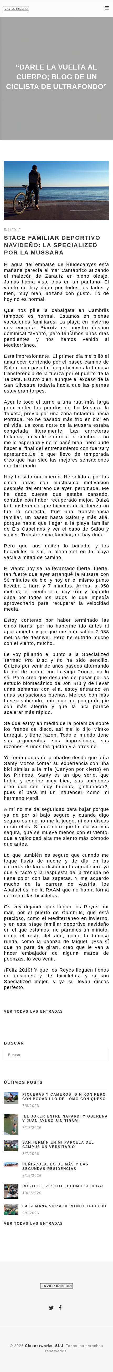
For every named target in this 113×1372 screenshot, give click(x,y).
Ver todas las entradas (33, 1011)
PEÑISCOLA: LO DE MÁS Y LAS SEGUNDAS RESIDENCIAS (55, 1166)
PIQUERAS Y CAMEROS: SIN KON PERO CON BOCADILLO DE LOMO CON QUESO (64, 1096)
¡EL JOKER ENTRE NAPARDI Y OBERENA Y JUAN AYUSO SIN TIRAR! (65, 1118)
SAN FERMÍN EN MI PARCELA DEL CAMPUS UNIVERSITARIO (58, 1144)
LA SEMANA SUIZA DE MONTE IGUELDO (64, 1206)
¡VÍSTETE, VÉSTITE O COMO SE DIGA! (63, 1186)
